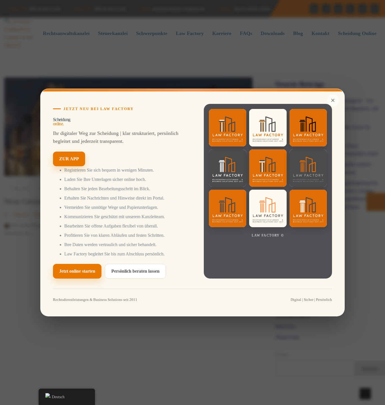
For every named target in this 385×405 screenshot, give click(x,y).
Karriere (221, 33)
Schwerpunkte (151, 33)
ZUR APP (69, 158)
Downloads (273, 33)
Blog (298, 33)
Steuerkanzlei (113, 33)
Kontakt (320, 33)
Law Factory (190, 33)
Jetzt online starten (77, 271)
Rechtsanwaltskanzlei (66, 33)
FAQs (246, 33)
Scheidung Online (357, 33)
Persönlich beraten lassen (135, 271)
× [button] (333, 100)
